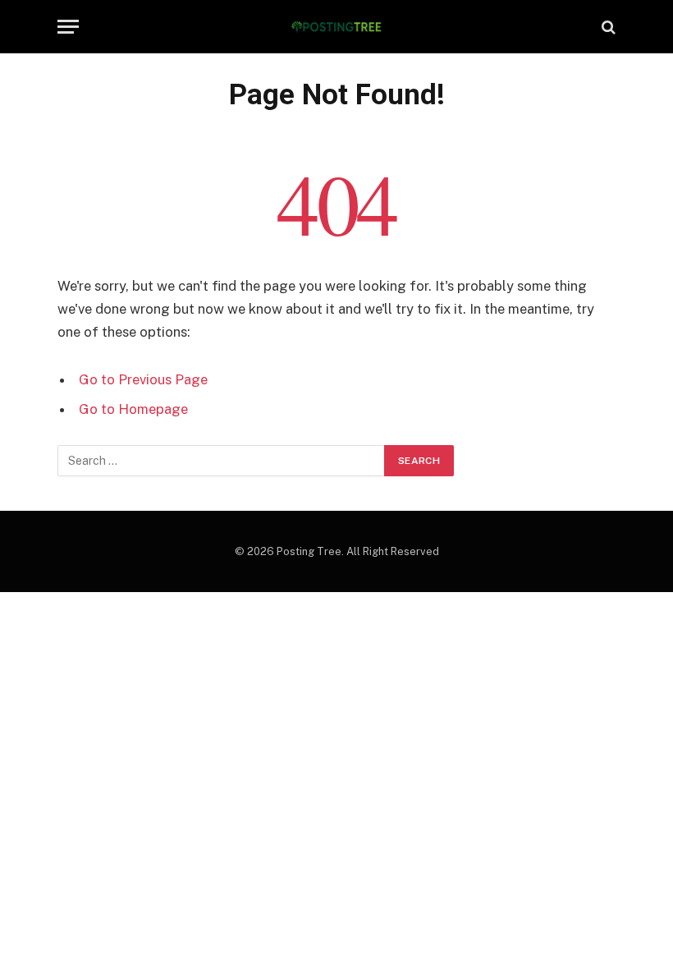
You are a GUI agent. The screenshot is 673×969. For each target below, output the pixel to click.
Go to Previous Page (143, 379)
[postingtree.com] (337, 26)
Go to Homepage (133, 409)
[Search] (607, 26)
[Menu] (68, 26)
